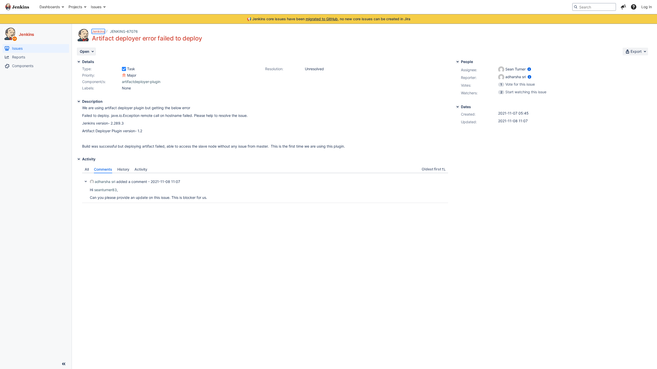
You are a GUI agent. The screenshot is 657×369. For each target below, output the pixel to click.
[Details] (79, 62)
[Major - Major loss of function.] (124, 75)
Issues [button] (96, 7)
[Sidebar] (63, 364)
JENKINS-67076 (124, 31)
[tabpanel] (265, 188)
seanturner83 (105, 190)
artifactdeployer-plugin (141, 81)
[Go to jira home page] (17, 7)
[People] (457, 62)
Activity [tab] (140, 169)
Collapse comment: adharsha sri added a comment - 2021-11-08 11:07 (86, 181)
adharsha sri (105, 181)
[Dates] (457, 107)
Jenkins (98, 31)
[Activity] (79, 159)
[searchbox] (594, 7)
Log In (646, 7)
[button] (623, 7)
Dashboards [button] (50, 7)
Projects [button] (75, 7)
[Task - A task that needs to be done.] (124, 69)
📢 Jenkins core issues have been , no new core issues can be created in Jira (328, 19)
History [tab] (123, 169)
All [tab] (87, 169)
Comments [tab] (103, 169)
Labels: (88, 88)
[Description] (79, 101)
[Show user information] (529, 69)
